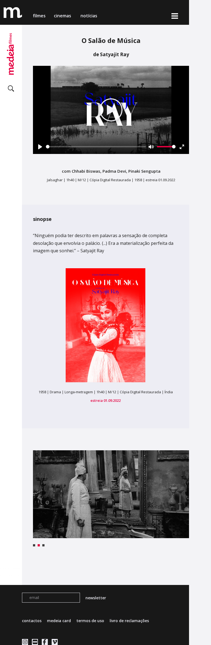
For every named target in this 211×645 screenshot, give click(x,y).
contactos (31, 620)
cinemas (63, 16)
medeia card (59, 620)
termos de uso (90, 620)
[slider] (96, 146)
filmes (39, 16)
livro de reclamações (129, 620)
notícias (88, 16)
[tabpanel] (111, 494)
